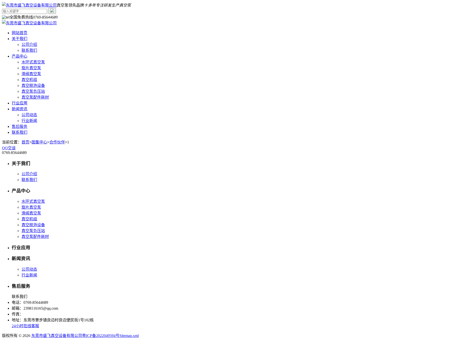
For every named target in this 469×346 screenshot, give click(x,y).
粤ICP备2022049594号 (100, 336)
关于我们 (19, 39)
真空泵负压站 (33, 91)
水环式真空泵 (33, 62)
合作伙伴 (57, 142)
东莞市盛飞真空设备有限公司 (56, 336)
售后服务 (19, 126)
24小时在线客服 (25, 326)
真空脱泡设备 (33, 85)
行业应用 (19, 103)
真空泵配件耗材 (35, 97)
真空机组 (29, 80)
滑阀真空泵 (31, 74)
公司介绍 (29, 44)
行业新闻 (29, 121)
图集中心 (39, 142)
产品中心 (19, 56)
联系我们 (29, 50)
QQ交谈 (9, 148)
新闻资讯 (19, 109)
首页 (25, 142)
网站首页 (19, 33)
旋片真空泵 (31, 68)
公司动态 (29, 115)
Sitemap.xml (129, 336)
